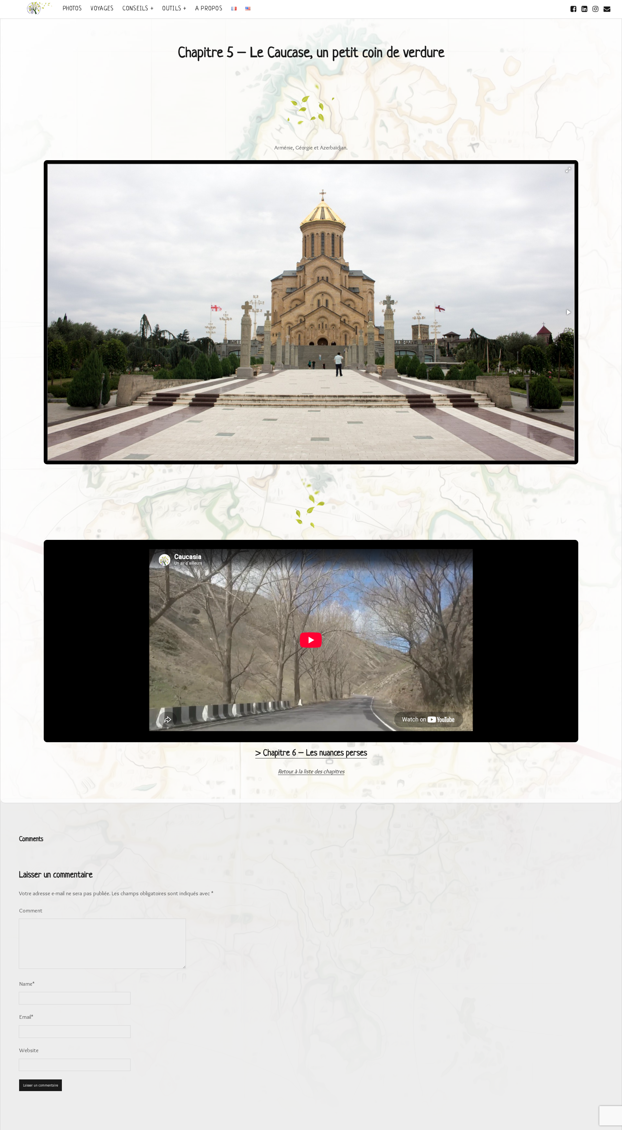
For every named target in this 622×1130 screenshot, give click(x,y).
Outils (171, 9)
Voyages (102, 9)
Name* (27, 983)
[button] (568, 170)
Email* (26, 1016)
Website (29, 1050)
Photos (72, 9)
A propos (209, 9)
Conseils (135, 9)
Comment (30, 910)
